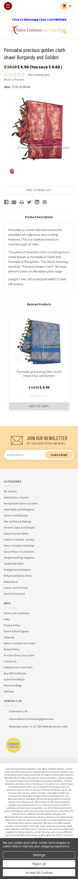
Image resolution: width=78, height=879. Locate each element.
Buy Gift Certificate (15, 673)
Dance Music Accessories (19, 551)
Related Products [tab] (39, 304)
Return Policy (12, 649)
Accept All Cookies (39, 872)
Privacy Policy (12, 625)
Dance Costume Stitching (19, 545)
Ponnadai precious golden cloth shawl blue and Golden (39, 374)
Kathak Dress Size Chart (18, 667)
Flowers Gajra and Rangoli (19, 527)
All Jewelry (10, 491)
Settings (39, 855)
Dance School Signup (16, 631)
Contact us (10, 661)
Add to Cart (39, 406)
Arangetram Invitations (17, 569)
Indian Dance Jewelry (16, 497)
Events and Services (16, 587)
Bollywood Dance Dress (18, 575)
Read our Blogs (13, 685)
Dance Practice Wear (16, 533)
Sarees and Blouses (16, 515)
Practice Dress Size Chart (19, 655)
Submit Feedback (14, 679)
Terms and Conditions (17, 613)
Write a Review (14, 79)
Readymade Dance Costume (21, 503)
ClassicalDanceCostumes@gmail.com (31, 719)
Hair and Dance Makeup (17, 521)
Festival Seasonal (14, 593)
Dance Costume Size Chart (19, 643)
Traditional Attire (14, 563)
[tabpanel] (39, 363)
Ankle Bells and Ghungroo (19, 509)
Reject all (39, 864)
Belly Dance (11, 581)
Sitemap (9, 691)
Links (7, 619)
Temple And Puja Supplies (19, 557)
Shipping (9, 637)
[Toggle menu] (8, 6)
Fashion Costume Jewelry (19, 539)
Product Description (39, 217)
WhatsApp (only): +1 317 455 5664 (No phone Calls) (38, 726)
